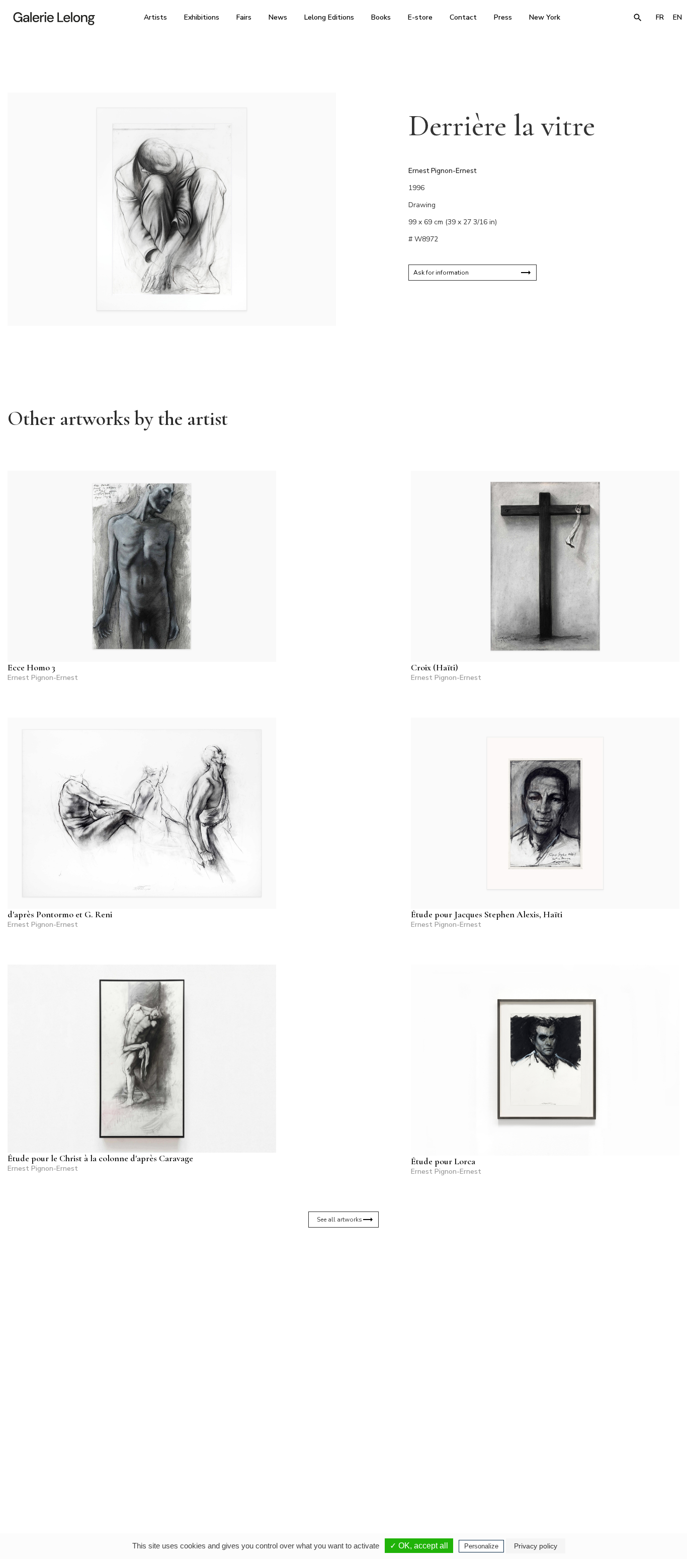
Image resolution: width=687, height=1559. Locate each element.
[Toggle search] (637, 17)
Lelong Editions (329, 17)
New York (544, 17)
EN (677, 17)
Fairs (243, 17)
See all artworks (339, 1220)
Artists (155, 17)
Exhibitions (201, 17)
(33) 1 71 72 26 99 (469, 1464)
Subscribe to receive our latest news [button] (335, 1345)
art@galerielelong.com (592, 1471)
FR (660, 17)
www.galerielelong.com (646, 1471)
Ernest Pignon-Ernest (442, 171)
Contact (463, 17)
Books (381, 17)
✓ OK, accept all (419, 1545)
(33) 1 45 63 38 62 (341, 1464)
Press (503, 17)
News (278, 17)
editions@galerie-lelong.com (341, 1471)
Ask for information (441, 273)
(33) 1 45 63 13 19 (212, 1464)
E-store (420, 17)
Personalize (481, 1546)
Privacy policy (535, 1546)
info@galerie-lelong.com (208, 1471)
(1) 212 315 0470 (596, 1464)
